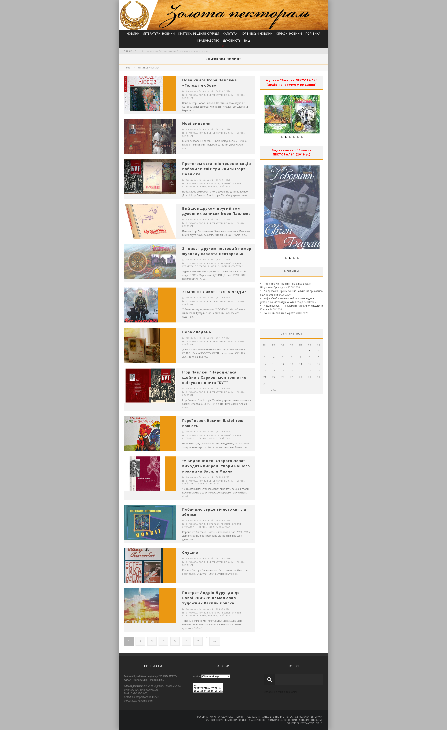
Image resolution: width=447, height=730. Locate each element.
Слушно (190, 552)
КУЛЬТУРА (230, 33)
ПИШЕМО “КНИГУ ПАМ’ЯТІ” (300, 723)
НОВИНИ (133, 33)
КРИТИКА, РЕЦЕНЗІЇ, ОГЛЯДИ (198, 33)
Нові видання (196, 123)
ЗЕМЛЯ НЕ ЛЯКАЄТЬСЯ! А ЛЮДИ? (214, 291)
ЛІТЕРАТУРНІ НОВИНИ (159, 33)
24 (264, 377)
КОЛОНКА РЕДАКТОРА (221, 716)
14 (300, 363)
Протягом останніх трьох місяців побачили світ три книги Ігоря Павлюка (216, 168)
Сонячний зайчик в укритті (279, 313)
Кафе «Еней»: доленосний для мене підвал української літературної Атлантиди (195, 51)
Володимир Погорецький (199, 91)
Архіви (197, 676)
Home (127, 67)
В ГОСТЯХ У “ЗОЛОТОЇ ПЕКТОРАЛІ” (304, 716)
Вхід (247, 40)
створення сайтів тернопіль (281, 691)
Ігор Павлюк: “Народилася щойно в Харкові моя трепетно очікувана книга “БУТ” (214, 377)
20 (291, 370)
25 (273, 377)
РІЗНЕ (319, 723)
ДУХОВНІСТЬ (232, 40)
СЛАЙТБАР (188, 97)
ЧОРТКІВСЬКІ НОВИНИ (257, 33)
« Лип (274, 390)
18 (273, 370)
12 (282, 363)
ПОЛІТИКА (312, 33)
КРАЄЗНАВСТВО (208, 40)
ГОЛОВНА (202, 716)
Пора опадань (196, 332)
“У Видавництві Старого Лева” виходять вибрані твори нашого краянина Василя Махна (216, 466)
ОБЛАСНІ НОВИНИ (289, 33)
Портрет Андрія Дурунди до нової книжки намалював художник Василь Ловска (211, 597)
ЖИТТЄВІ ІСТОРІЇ (214, 719)
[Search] (223, 46)
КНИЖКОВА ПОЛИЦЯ (148, 67)
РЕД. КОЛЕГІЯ (253, 716)
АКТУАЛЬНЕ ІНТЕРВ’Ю (273, 716)
